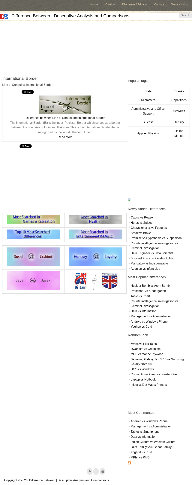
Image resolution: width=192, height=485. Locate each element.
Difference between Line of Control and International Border (65, 117)
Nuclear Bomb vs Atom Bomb (150, 285)
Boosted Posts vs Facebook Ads (152, 258)
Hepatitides (179, 100)
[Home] (4, 16)
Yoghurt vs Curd (141, 326)
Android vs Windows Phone (149, 321)
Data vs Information (143, 311)
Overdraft (179, 111)
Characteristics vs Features (149, 227)
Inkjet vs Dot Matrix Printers (149, 384)
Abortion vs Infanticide (145, 268)
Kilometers (148, 100)
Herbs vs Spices (141, 222)
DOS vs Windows (142, 369)
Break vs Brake (141, 233)
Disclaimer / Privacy (134, 4)
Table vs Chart (140, 296)
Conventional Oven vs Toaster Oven (154, 374)
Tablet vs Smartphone (145, 431)
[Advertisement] (96, 47)
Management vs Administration (151, 316)
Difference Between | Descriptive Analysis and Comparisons (70, 15)
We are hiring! (179, 4)
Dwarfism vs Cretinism (145, 348)
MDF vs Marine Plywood (147, 354)
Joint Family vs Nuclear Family (151, 447)
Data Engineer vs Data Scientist (152, 253)
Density (179, 122)
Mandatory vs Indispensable (149, 263)
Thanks (179, 91)
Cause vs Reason (142, 217)
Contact (159, 4)
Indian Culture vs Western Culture (153, 442)
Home (94, 4)
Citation (110, 4)
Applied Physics (148, 133)
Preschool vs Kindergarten (148, 290)
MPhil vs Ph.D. (140, 457)
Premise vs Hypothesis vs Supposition (156, 238)
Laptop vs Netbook (143, 379)
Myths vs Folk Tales (144, 343)
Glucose (148, 122)
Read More (65, 137)
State (148, 91)
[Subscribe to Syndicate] (129, 463)
